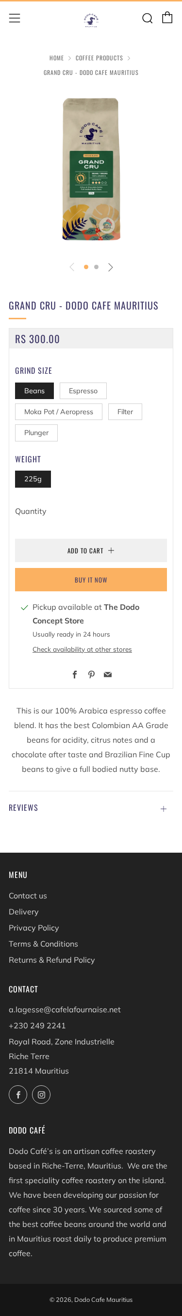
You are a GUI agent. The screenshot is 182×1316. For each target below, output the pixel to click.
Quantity (31, 511)
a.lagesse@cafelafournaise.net (65, 1009)
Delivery (24, 911)
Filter (125, 411)
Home (57, 58)
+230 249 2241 (37, 1025)
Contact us (28, 895)
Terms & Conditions (43, 944)
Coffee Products (99, 58)
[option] (91, 170)
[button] (86, 267)
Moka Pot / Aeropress (58, 411)
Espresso (83, 390)
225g (33, 479)
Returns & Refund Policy (52, 960)
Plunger (36, 432)
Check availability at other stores (82, 649)
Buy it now (91, 580)
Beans (34, 390)
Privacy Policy (34, 927)
